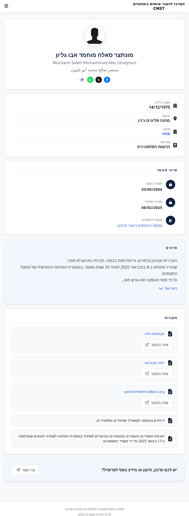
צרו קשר (28, 469)
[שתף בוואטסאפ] (90, 80)
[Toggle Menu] (6, 6)
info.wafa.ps (154, 333)
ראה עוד (170, 288)
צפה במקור (159, 344)
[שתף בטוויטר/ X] (98, 80)
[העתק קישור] (82, 80)
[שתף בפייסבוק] (107, 80)
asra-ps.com (154, 362)
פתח (166, 133)
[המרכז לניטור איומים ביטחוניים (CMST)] (157, 6)
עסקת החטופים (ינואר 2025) (139, 225)
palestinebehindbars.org (144, 391)
